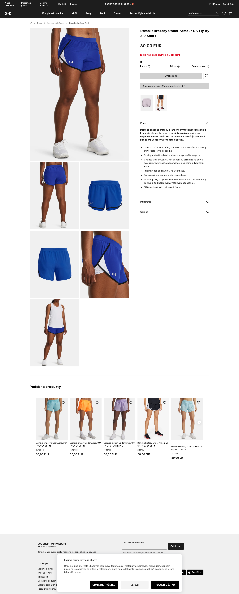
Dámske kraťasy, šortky (80, 23)
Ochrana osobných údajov (50, 585)
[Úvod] (31, 23)
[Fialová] (146, 102)
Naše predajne (9, 4)
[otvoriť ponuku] (65, 13)
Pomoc (73, 4)
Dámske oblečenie (55, 23)
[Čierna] (160, 102)
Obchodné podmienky (48, 581)
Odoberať (176, 546)
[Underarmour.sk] (8, 13)
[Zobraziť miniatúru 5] (54, 332)
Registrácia (228, 4)
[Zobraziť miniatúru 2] (104, 195)
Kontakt (62, 4)
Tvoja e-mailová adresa (134, 542)
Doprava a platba (26, 4)
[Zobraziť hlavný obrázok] (79, 94)
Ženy (39, 23)
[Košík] (230, 13)
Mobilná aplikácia (44, 4)
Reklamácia (43, 577)
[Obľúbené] (224, 13)
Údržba (144, 212)
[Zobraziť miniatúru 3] (54, 264)
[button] (206, 76)
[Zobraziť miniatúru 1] (54, 195)
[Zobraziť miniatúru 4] (104, 264)
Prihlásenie (214, 4)
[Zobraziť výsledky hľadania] (217, 13)
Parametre (145, 201)
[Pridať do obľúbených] (63, 402)
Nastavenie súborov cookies (51, 589)
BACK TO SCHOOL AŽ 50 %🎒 (119, 4)
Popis (143, 123)
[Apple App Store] (195, 572)
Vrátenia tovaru (45, 573)
